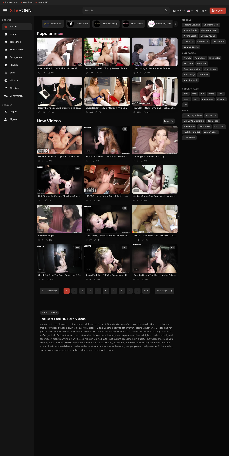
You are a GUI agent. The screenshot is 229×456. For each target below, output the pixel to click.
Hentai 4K (43, 2)
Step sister (214, 58)
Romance (203, 74)
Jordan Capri (210, 132)
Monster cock (190, 80)
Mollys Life (211, 115)
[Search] (166, 10)
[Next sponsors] (176, 24)
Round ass (200, 58)
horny (211, 94)
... (137, 291)
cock (220, 94)
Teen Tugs (213, 121)
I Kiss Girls (219, 126)
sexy (194, 94)
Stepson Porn (11, 2)
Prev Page (52, 291)
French (187, 58)
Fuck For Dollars (192, 132)
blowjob (221, 99)
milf (203, 94)
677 (146, 291)
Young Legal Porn (193, 115)
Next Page (162, 291)
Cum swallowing (192, 69)
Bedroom (202, 63)
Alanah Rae (204, 126)
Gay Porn (28, 2)
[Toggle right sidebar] (178, 216)
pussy (186, 99)
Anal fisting (210, 69)
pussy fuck (207, 99)
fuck (186, 94)
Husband (188, 63)
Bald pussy (189, 74)
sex (185, 104)
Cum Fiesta (189, 137)
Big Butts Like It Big (194, 121)
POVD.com (189, 126)
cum (195, 99)
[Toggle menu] (5, 10)
